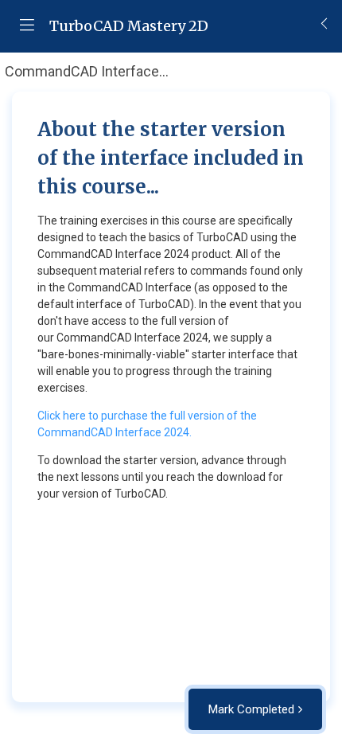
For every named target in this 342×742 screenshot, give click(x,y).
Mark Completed (251, 709)
